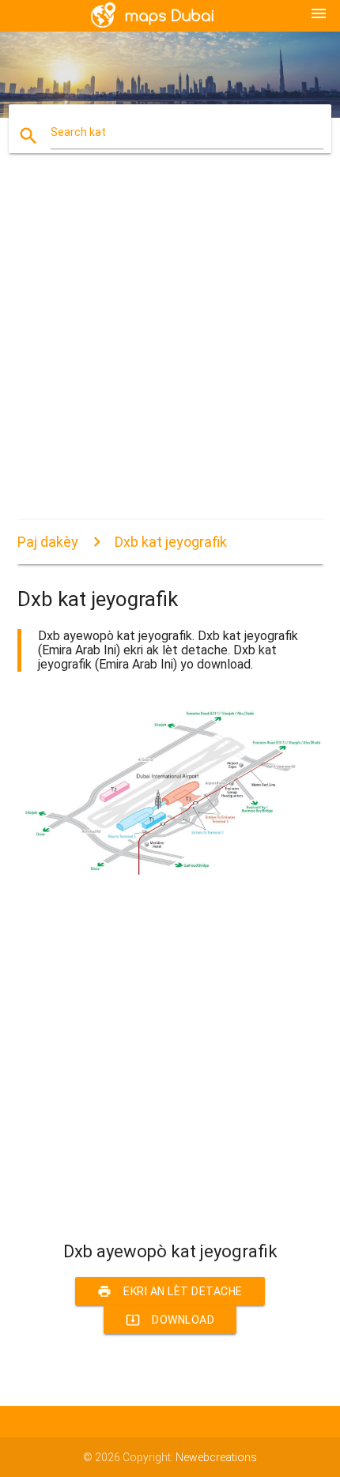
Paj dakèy (47, 541)
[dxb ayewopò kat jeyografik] (170, 874)
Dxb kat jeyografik (171, 541)
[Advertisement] (170, 350)
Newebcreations (216, 1457)
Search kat (78, 132)
